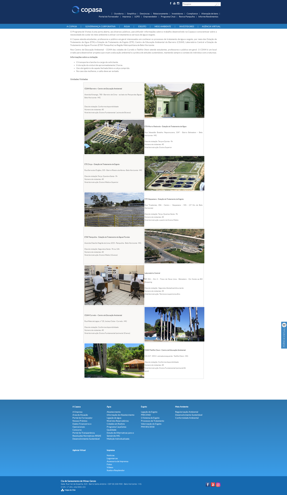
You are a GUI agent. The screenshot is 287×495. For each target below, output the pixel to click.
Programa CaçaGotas (116, 427)
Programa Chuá (168, 16)
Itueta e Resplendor (116, 470)
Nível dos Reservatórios (118, 421)
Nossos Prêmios (79, 421)
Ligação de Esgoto (149, 412)
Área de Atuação (80, 415)
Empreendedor (150, 16)
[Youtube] (175, 4)
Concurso (77, 430)
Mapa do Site (70, 490)
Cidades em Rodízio (116, 424)
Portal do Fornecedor (109, 16)
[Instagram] (178, 4)
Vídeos (110, 467)
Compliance (192, 13)
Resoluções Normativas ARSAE (86, 436)
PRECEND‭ (146, 415)
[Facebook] (171, 4)
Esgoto (142, 26)
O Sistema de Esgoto (150, 418)
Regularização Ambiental (186, 412)
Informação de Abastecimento (120, 415)
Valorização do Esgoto (151, 424)
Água (127, 26)
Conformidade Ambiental (187, 418)
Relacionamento (160, 13)
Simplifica (131, 13)
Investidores (177, 13)
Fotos (109, 464)
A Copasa (72, 26)
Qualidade (111, 430)
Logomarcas (112, 458)
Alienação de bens (209, 13)
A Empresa (77, 412)
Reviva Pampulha (187, 16)
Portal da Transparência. (83, 433)
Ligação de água (114, 418)
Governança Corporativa (100, 26)
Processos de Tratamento (152, 421)
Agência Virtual (211, 26)
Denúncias (145, 13)
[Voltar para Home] (87, 9)
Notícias (111, 455)
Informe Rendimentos (208, 16)
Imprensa (126, 16)
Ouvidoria (118, 13)
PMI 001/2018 (147, 427)
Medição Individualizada (118, 439)
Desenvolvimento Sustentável (86, 439)
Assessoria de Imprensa (117, 461)
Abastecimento (114, 412)
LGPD (137, 16)
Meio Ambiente (163, 26)
